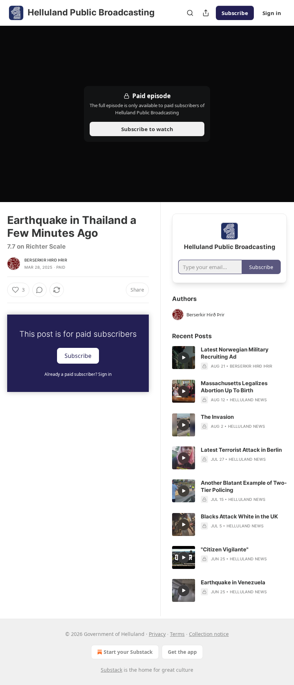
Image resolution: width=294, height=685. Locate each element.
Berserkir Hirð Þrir (45, 260)
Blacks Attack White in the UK (239, 516)
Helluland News (248, 399)
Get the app (182, 651)
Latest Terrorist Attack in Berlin (241, 449)
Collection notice (209, 634)
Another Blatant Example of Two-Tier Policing (244, 486)
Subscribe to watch (147, 129)
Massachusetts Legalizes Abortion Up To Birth (234, 387)
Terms (177, 634)
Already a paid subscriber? (78, 374)
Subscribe (235, 12)
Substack (111, 669)
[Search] (190, 13)
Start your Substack (128, 651)
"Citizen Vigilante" (224, 549)
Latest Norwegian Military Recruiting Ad (235, 353)
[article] (229, 358)
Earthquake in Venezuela (233, 582)
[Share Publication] (206, 13)
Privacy (157, 634)
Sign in (271, 12)
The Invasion (217, 416)
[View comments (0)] (39, 290)
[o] (183, 357)
